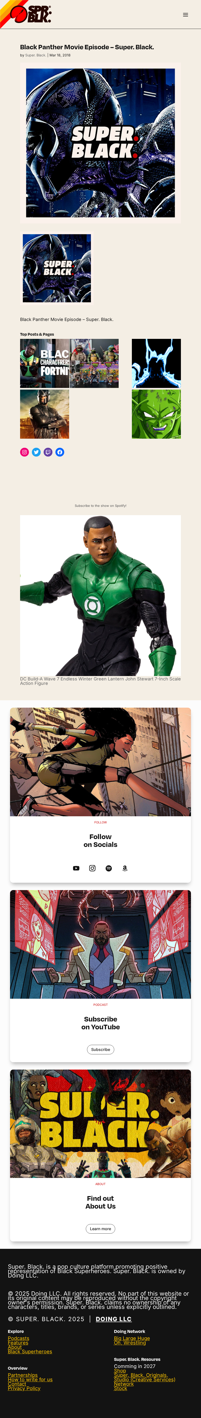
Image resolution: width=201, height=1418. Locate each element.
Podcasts (18, 1338)
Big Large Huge (132, 1338)
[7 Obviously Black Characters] (156, 414)
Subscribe (100, 1049)
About (15, 1347)
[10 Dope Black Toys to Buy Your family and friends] (94, 364)
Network (124, 1384)
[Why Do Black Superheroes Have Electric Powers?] (156, 364)
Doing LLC (114, 1319)
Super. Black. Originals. (141, 1375)
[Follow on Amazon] (125, 868)
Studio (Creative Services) (145, 1379)
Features (18, 1343)
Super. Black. (35, 55)
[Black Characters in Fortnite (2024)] (44, 364)
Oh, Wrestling (130, 1343)
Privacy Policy (24, 1388)
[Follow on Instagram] (92, 868)
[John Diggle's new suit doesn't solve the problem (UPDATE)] (44, 414)
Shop (120, 1370)
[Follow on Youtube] (76, 868)
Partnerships (23, 1375)
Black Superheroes (30, 1351)
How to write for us (30, 1379)
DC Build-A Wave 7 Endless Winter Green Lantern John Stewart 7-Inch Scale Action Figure (100, 681)
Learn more (100, 1228)
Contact (17, 1384)
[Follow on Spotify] (108, 868)
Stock (120, 1388)
